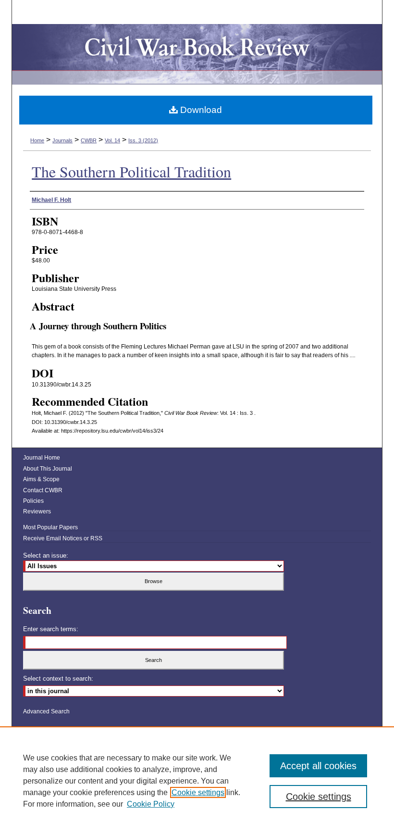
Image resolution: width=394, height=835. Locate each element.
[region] (197, 780)
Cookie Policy (150, 804)
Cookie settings (198, 792)
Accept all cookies (318, 765)
